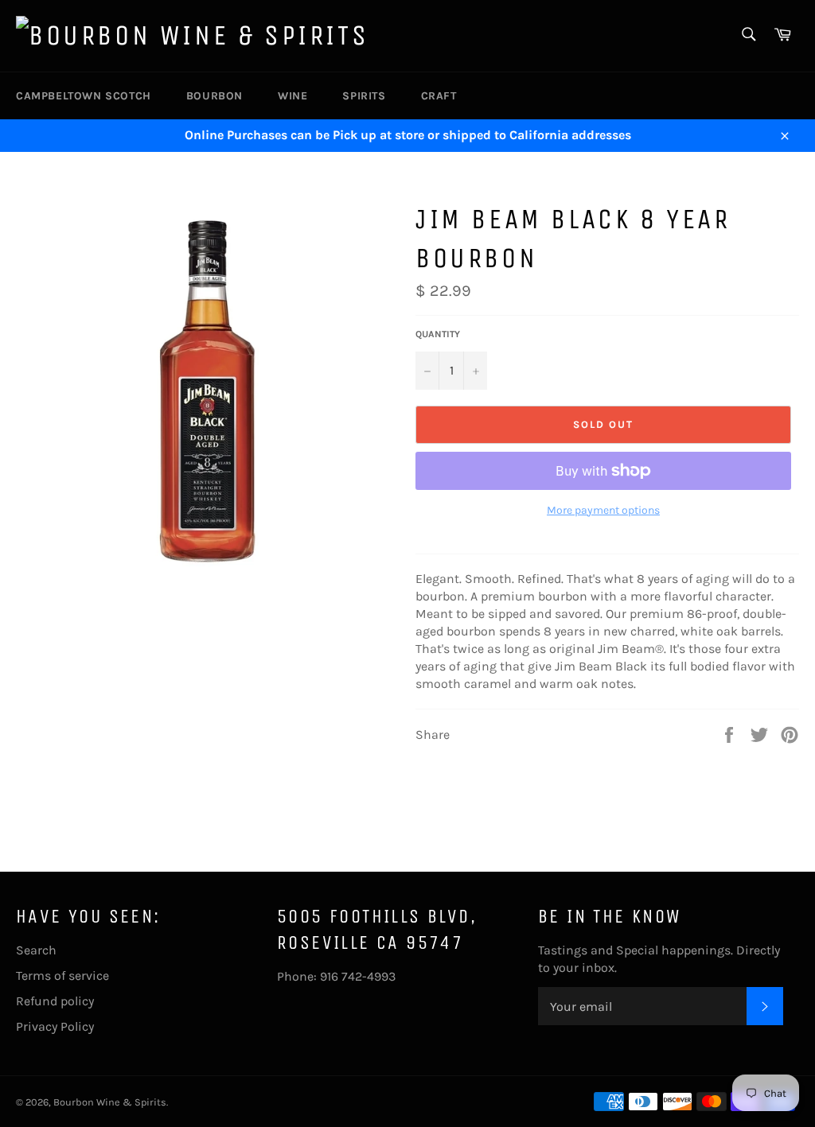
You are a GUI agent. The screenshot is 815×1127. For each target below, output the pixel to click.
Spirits (363, 96)
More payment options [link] (603, 510)
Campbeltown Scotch (83, 96)
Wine (292, 96)
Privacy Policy (55, 1026)
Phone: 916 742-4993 (336, 976)
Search (36, 950)
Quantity (437, 334)
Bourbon (214, 96)
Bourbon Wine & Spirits (109, 1102)
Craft (439, 96)
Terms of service (62, 975)
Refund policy (55, 1000)
